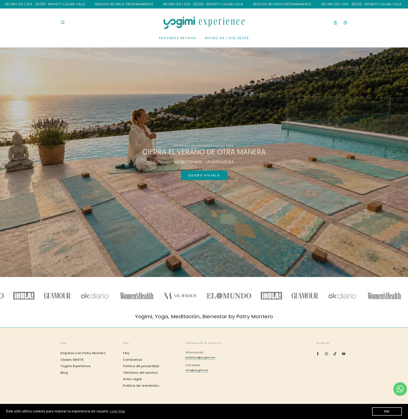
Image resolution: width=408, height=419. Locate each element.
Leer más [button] (117, 411)
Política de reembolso (141, 385)
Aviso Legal (132, 379)
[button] (63, 22)
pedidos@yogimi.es (200, 357)
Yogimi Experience (75, 366)
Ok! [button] (387, 411)
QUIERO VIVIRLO (204, 175)
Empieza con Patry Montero (83, 353)
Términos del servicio (140, 373)
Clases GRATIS (72, 360)
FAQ (126, 353)
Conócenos (132, 360)
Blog (64, 373)
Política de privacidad (141, 366)
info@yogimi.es (197, 370)
